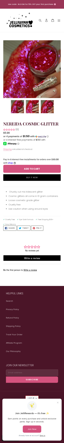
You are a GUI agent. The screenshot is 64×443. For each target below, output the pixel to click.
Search (9, 301)
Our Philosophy (13, 351)
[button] (26, 136)
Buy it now (32, 177)
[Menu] (59, 20)
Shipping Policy (13, 326)
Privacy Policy (12, 309)
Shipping (7, 149)
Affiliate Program (14, 342)
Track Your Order (14, 334)
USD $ (31, 398)
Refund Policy (12, 317)
